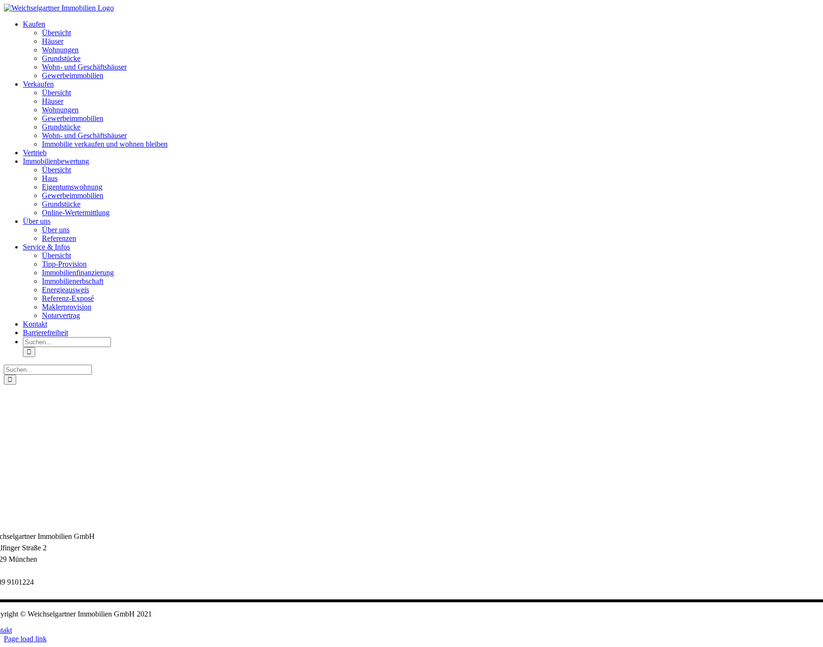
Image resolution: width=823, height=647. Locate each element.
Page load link (25, 639)
